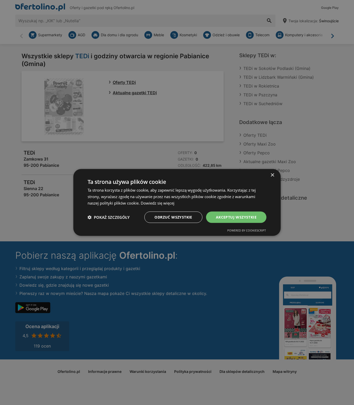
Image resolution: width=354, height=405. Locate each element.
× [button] (272, 175)
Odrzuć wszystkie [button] (173, 216)
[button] (109, 217)
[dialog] (177, 202)
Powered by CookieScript (246, 230)
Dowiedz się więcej (157, 203)
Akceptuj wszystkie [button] (236, 216)
